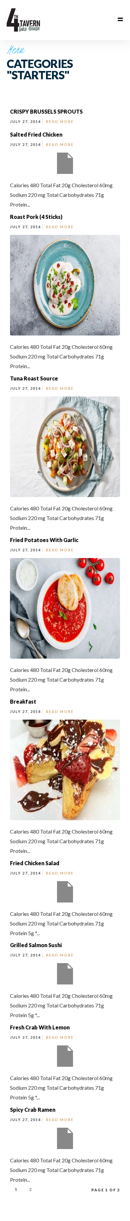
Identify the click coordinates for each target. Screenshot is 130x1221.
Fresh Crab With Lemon (40, 1027)
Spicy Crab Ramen (32, 1109)
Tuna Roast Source (34, 378)
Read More (60, 121)
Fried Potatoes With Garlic (44, 540)
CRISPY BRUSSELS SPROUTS (46, 111)
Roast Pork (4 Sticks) (36, 217)
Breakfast (23, 701)
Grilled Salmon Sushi (36, 945)
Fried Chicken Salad (34, 863)
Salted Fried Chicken (36, 134)
